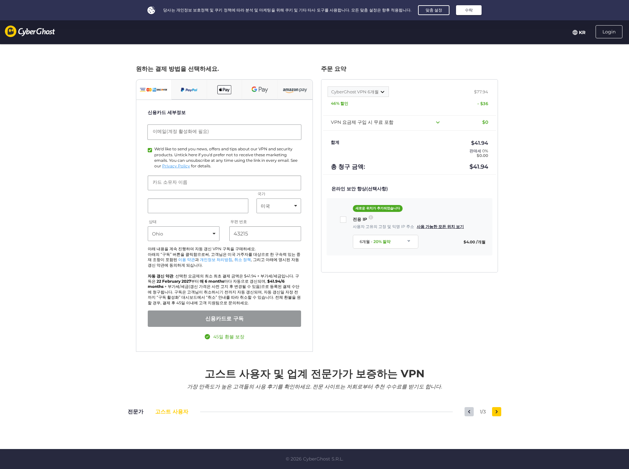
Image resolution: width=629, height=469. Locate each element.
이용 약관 (186, 259)
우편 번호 (238, 221)
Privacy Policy (176, 166)
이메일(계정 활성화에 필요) (181, 131)
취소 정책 (242, 259)
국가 (261, 194)
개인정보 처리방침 (216, 259)
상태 (153, 221)
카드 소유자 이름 (170, 182)
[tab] (153, 90)
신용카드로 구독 (224, 318)
